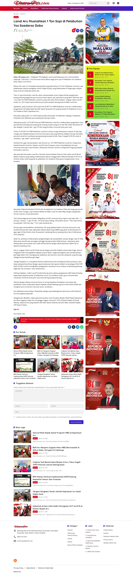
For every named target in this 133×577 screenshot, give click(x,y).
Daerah (16, 17)
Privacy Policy (108, 540)
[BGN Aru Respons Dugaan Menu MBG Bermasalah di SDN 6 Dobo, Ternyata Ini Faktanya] (48, 342)
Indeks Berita (108, 530)
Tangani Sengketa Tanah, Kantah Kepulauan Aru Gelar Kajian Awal (47, 376)
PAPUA (70, 542)
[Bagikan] (81, 30)
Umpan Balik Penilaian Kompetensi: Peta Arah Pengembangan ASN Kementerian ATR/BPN (103, 97)
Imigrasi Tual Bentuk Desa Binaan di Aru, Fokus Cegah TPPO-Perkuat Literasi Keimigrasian (70, 353)
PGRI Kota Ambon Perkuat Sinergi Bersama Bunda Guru (105, 89)
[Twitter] (73, 327)
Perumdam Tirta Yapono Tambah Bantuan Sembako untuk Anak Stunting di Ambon (105, 82)
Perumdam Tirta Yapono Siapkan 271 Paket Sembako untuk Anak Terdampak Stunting (106, 113)
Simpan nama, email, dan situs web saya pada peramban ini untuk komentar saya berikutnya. (49, 417)
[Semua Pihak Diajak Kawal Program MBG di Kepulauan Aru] (25, 342)
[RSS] (15, 560)
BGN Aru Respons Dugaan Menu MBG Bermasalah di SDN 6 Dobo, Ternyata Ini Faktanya (48, 353)
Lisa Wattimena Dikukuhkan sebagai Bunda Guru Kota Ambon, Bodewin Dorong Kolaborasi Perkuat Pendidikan (105, 105)
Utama (70, 539)
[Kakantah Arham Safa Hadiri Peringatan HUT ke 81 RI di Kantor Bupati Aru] (72, 365)
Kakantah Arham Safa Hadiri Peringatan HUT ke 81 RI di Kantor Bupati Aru (71, 376)
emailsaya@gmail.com (25, 541)
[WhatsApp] (81, 327)
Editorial (20, 30)
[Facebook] (69, 327)
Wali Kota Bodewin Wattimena (93, 542)
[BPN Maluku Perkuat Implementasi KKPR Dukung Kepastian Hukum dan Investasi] (25, 365)
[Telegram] (77, 327)
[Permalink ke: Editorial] (16, 30)
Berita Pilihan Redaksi (75, 545)
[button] (108, 3)
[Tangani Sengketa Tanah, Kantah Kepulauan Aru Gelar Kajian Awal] (48, 365)
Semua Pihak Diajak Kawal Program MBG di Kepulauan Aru (23, 353)
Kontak (105, 533)
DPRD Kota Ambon (93, 552)
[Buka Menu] (118, 3)
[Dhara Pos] (32, 3)
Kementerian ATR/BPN (91, 536)
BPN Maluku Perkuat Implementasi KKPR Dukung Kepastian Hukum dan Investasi (25, 376)
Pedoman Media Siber (111, 536)
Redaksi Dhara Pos (109, 543)
